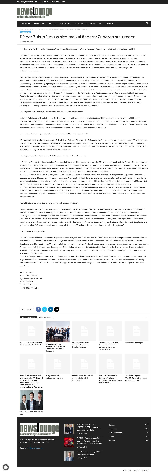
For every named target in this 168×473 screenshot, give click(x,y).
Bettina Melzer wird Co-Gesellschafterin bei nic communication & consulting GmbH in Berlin (110, 379)
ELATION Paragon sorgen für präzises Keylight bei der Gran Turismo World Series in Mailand (89, 441)
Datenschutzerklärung (141, 470)
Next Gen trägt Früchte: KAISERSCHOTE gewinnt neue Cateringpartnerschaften (89, 427)
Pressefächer (106, 23)
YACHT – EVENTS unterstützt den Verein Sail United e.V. (31, 343)
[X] (44, 309)
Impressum (127, 470)
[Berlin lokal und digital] (136, 331)
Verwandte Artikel (28, 317)
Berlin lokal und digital (134, 342)
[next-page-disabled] (147, 317)
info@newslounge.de (34, 448)
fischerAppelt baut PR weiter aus (31, 413)
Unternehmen (42, 29)
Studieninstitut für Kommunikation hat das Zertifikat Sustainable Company (56, 347)
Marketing (39, 23)
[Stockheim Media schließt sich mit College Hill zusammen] (84, 364)
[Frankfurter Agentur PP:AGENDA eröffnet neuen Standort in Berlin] (136, 364)
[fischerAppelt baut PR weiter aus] (31, 400)
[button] (147, 24)
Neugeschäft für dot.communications (54, 377)
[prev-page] (144, 317)
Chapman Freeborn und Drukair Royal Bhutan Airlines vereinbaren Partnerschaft (108, 345)
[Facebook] (38, 309)
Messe (52, 23)
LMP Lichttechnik (115, 433)
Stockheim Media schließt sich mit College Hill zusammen (82, 378)
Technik (79, 23)
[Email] (56, 309)
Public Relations (30, 29)
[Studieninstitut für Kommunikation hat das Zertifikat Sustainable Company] (58, 331)
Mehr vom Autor (45, 317)
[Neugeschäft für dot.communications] (58, 364)
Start (21, 29)
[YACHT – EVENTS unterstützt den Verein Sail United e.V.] (31, 331)
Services (91, 23)
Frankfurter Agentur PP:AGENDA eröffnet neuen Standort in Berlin (136, 378)
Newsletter (54, 2)
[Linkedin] (50, 309)
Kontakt (44, 2)
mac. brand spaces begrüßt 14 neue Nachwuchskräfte (88, 453)
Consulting (65, 23)
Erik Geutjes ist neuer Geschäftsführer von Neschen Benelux (80, 344)
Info (63, 2)
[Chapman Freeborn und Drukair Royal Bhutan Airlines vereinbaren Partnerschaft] (110, 331)
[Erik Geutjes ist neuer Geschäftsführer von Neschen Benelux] (84, 331)
